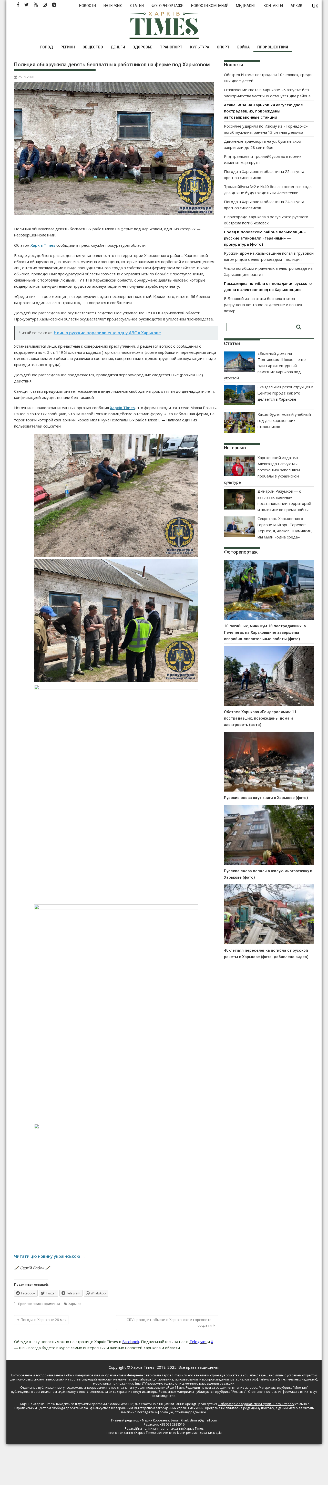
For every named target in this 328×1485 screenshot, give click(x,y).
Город (46, 47)
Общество (93, 47)
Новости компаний (209, 6)
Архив (296, 6)
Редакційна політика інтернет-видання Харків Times (164, 1428)
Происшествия (272, 47)
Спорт (223, 47)
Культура (199, 47)
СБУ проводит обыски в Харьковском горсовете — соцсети (171, 1322)
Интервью (113, 6)
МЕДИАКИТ (246, 6)
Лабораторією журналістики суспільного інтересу (256, 1404)
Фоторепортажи (167, 6)
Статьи (137, 6)
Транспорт (171, 47)
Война (243, 47)
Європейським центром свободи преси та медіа (51, 1408)
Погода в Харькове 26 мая (43, 1319)
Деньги (118, 47)
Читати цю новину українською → (49, 1256)
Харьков (74, 1304)
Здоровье (142, 47)
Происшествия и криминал (39, 1304)
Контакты (273, 6)
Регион (67, 47)
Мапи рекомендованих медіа (199, 1432)
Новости (87, 6)
